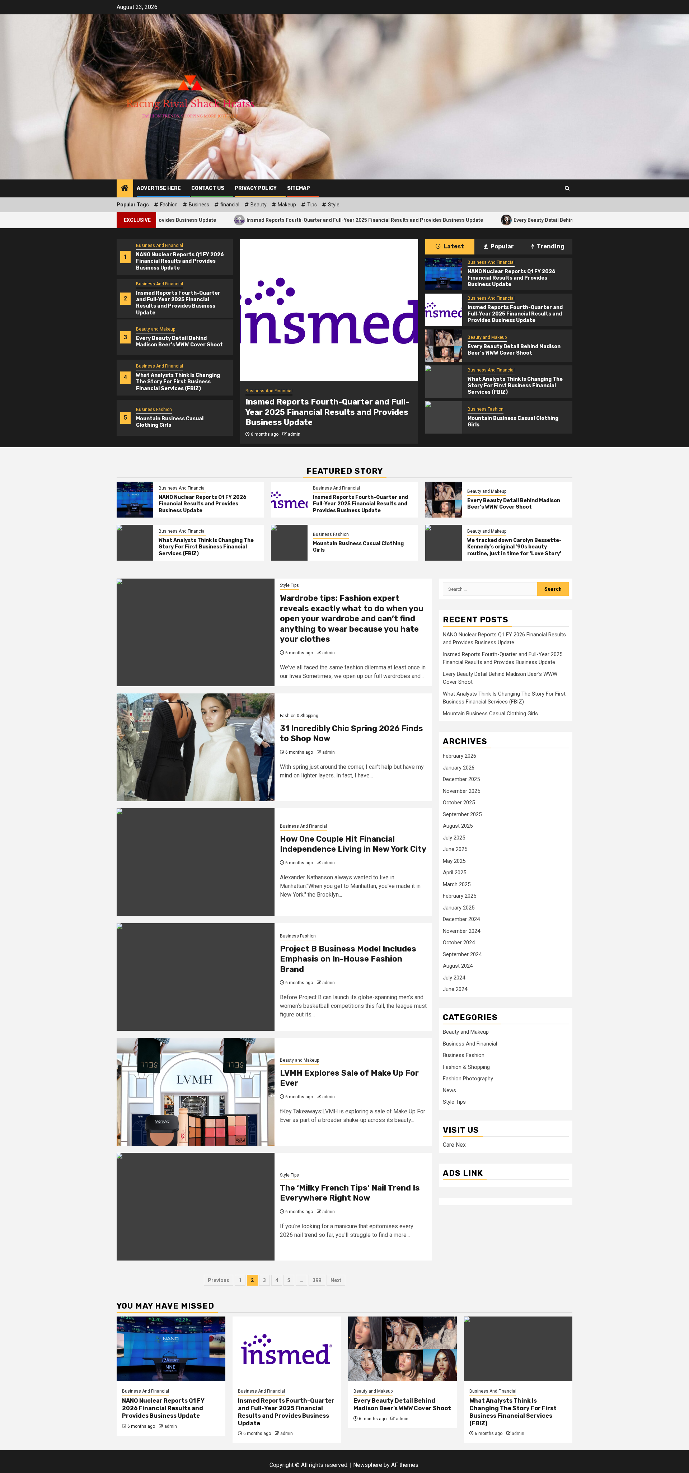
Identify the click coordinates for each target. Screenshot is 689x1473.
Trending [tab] (550, 246)
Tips (312, 204)
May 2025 (454, 860)
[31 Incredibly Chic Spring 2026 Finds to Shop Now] (196, 747)
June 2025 (455, 849)
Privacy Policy (256, 188)
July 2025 (454, 837)
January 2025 (458, 907)
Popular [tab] (501, 246)
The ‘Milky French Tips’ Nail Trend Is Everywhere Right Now (350, 1193)
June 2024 (455, 989)
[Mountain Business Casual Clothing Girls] (443, 417)
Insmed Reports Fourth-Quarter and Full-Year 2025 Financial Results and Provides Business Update (296, 219)
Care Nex (454, 1144)
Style (333, 204)
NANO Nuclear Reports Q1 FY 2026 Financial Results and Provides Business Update (180, 261)
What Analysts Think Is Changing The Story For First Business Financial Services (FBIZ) (178, 381)
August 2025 (458, 826)
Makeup (287, 204)
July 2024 (454, 977)
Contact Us (207, 188)
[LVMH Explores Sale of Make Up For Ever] (196, 1092)
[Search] (567, 188)
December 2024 (461, 919)
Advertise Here (159, 188)
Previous (218, 1280)
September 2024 (462, 954)
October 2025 (459, 802)
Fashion (169, 204)
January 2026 (458, 767)
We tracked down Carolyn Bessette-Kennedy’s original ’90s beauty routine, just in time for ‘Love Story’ (514, 546)
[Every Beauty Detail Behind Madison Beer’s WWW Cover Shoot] (443, 345)
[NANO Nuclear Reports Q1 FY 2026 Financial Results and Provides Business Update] (443, 274)
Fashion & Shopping (299, 715)
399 (317, 1280)
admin (294, 434)
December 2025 (461, 779)
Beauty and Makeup (155, 329)
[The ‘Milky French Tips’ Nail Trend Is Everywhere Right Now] (196, 1207)
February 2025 (459, 896)
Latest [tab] (453, 246)
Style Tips (289, 585)
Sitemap (298, 188)
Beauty (258, 204)
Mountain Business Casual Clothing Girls (169, 422)
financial (229, 204)
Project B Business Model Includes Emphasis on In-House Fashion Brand (348, 959)
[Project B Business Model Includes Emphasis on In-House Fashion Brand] (196, 977)
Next (336, 1280)
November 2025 (461, 790)
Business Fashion (154, 409)
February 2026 (459, 756)
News (449, 1090)
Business (199, 204)
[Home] (125, 189)
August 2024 (458, 966)
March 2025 (456, 884)
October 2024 (459, 942)
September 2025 (462, 814)
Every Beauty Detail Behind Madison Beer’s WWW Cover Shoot (518, 219)
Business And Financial (159, 245)
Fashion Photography (468, 1078)
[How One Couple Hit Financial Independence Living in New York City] (196, 862)
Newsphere (367, 1465)
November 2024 (461, 930)
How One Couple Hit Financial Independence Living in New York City (353, 844)
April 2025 (454, 872)
